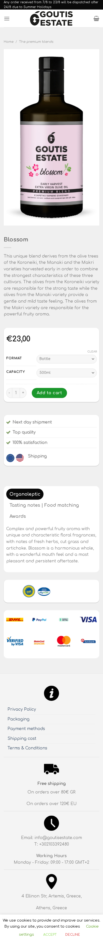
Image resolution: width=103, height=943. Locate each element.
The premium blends (36, 42)
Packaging (19, 719)
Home (9, 42)
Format (14, 358)
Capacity (15, 372)
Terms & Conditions (27, 748)
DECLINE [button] (72, 934)
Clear (92, 351)
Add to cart (49, 393)
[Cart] (96, 18)
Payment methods (26, 729)
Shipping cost (22, 738)
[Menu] (7, 18)
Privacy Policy (22, 709)
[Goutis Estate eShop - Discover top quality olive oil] (51, 18)
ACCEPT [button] (50, 934)
